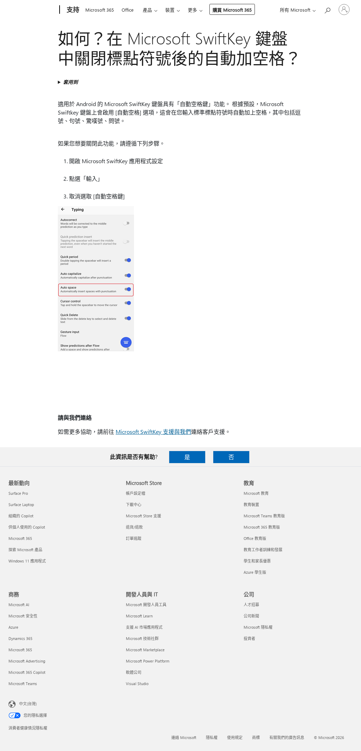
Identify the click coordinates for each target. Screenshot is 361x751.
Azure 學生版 (255, 572)
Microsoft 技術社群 (142, 638)
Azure (13, 627)
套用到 (70, 82)
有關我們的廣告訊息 (286, 737)
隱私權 (212, 737)
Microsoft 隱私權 (258, 627)
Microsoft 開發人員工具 (146, 604)
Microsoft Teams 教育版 (264, 515)
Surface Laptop (21, 504)
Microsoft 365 (99, 10)
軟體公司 (133, 672)
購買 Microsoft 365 (232, 10)
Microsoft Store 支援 (143, 515)
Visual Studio (137, 683)
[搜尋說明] (327, 9)
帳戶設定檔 (135, 493)
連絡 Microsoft (183, 737)
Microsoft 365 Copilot (26, 672)
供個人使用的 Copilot (26, 527)
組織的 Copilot (20, 515)
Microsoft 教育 (256, 493)
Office (128, 10)
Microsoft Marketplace (145, 649)
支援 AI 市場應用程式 (144, 627)
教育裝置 (251, 504)
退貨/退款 (134, 527)
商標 (256, 737)
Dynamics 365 (20, 638)
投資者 (249, 638)
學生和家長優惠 (257, 561)
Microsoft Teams (22, 683)
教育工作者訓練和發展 (263, 549)
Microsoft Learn (139, 615)
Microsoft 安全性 (22, 615)
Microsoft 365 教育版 (262, 527)
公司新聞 (251, 615)
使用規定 (235, 737)
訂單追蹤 (133, 538)
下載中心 (133, 504)
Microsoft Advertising (26, 661)
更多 (192, 10)
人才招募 (251, 604)
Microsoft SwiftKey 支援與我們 (153, 431)
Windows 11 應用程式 (27, 561)
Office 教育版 (255, 538)
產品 (147, 10)
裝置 (170, 10)
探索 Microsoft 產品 (25, 549)
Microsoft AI (18, 604)
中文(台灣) (28, 703)
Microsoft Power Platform (147, 661)
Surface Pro (18, 493)
